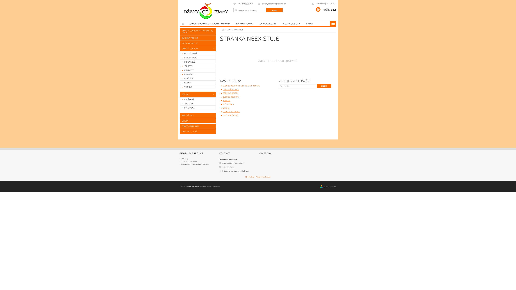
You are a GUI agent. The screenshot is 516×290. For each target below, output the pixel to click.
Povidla (186, 94)
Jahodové (189, 66)
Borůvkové (189, 62)
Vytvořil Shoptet (329, 186)
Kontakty (184, 158)
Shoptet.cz (249, 177)
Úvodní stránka (183, 23)
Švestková (189, 108)
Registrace (331, 4)
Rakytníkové (190, 58)
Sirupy (309, 23)
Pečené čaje (188, 115)
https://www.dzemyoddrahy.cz (235, 171)
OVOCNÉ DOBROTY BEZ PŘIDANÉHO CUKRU (210, 23)
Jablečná (189, 103)
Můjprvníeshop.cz (263, 177)
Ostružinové (190, 53)
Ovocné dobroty (291, 23)
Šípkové (188, 82)
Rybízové (188, 78)
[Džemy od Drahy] (206, 12)
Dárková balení (268, 23)
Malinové (189, 70)
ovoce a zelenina (190, 126)
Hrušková (189, 99)
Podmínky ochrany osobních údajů (195, 164)
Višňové (188, 87)
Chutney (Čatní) (190, 131)
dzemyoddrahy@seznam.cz (233, 163)
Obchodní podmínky (189, 161)
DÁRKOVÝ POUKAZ (244, 23)
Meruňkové (190, 74)
